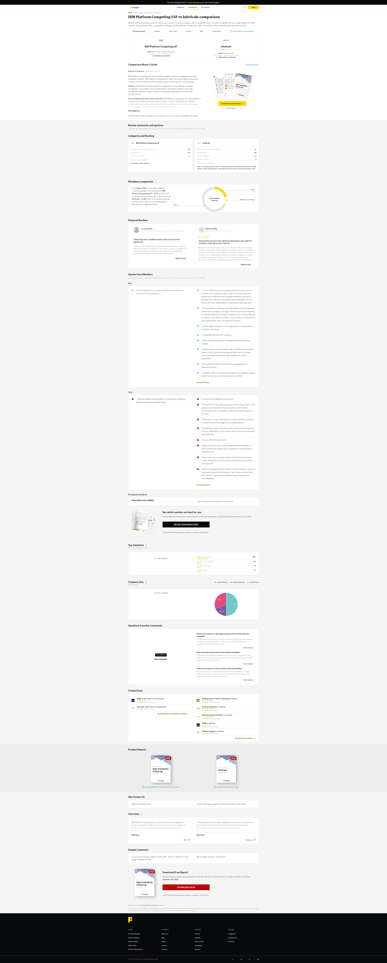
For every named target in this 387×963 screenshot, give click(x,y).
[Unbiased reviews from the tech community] (134, 7)
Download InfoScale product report (227, 787)
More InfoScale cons (203, 485)
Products (231, 941)
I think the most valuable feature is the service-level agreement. (156, 240)
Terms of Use (199, 941)
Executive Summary (139, 31)
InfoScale (226, 46)
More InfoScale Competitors (244, 738)
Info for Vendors (133, 938)
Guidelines (198, 945)
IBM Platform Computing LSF (161, 46)
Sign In (253, 7)
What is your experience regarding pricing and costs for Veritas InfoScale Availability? (223, 635)
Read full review (181, 258)
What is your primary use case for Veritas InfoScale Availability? (219, 668)
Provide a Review (134, 934)
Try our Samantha (194, 2)
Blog (163, 938)
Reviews (157, 31)
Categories (232, 934)
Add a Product (133, 941)
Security (197, 949)
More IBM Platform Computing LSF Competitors (172, 713)
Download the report (252, 64)
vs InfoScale (219, 699)
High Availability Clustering (173, 23)
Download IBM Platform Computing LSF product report (162, 787)
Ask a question (161, 655)
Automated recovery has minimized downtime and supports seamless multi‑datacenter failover (225, 242)
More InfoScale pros (203, 382)
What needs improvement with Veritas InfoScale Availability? (218, 652)
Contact (164, 949)
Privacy (197, 934)
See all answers (248, 647)
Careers (164, 945)
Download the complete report (231, 103)
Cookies (197, 938)
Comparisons (216, 31)
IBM (185, 840)
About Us (164, 934)
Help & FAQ (132, 945)
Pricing (188, 31)
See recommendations (186, 524)
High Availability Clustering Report (243, 31)
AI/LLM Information (135, 949)
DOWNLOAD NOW (186, 887)
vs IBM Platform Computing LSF (150, 699)
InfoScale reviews (228, 53)
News (163, 941)
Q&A (201, 31)
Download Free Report (175, 872)
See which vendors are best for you (182, 512)
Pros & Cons (173, 31)
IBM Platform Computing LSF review (163, 52)
